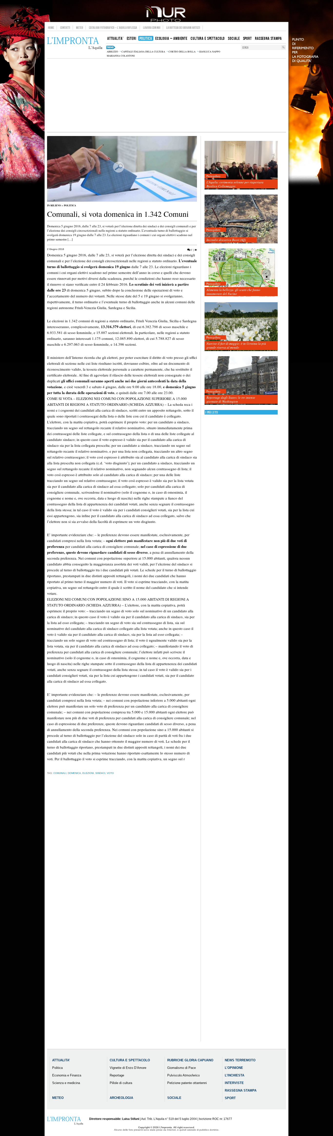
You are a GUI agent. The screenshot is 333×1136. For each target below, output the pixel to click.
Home (51, 28)
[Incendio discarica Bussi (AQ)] (241, 219)
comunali (59, 773)
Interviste (234, 1083)
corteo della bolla (182, 51)
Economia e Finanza (66, 1075)
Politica (70, 205)
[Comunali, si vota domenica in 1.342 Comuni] (122, 200)
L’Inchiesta (234, 1075)
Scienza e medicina (66, 1083)
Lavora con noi (151, 28)
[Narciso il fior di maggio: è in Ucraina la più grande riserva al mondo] (241, 326)
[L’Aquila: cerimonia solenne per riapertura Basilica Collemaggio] (241, 165)
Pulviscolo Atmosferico (183, 1075)
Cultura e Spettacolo (130, 1060)
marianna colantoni (121, 55)
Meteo (79, 28)
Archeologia (121, 1098)
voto (110, 773)
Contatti (65, 28)
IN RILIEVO (54, 205)
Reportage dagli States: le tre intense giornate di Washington (230, 399)
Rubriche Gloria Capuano (190, 1060)
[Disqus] (122, 855)
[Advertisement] (166, 95)
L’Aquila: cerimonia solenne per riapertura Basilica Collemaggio (235, 184)
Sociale (174, 1098)
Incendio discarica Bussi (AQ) (226, 240)
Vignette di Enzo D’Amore (128, 1068)
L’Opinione (234, 1068)
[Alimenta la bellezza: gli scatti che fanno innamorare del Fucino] (241, 273)
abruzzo (112, 51)
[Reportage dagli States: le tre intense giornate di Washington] (241, 380)
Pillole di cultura (121, 1083)
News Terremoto (240, 1060)
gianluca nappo (209, 51)
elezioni (88, 773)
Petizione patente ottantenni (187, 1083)
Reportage (117, 1075)
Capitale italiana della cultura (143, 51)
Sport (230, 1098)
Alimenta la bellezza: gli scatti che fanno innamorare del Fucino (233, 292)
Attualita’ (61, 1060)
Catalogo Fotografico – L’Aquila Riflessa (113, 28)
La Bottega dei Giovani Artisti (183, 28)
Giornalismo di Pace (181, 1068)
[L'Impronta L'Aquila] (74, 43)
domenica (74, 773)
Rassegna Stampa (240, 1090)
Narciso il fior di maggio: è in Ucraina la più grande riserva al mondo (236, 345)
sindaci (100, 773)
